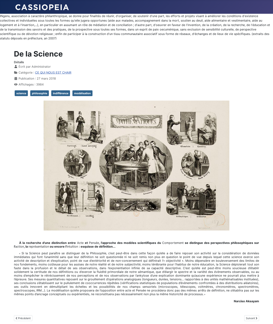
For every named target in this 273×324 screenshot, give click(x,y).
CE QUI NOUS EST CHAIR (53, 72)
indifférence (60, 93)
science (21, 93)
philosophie (39, 93)
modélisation (82, 93)
